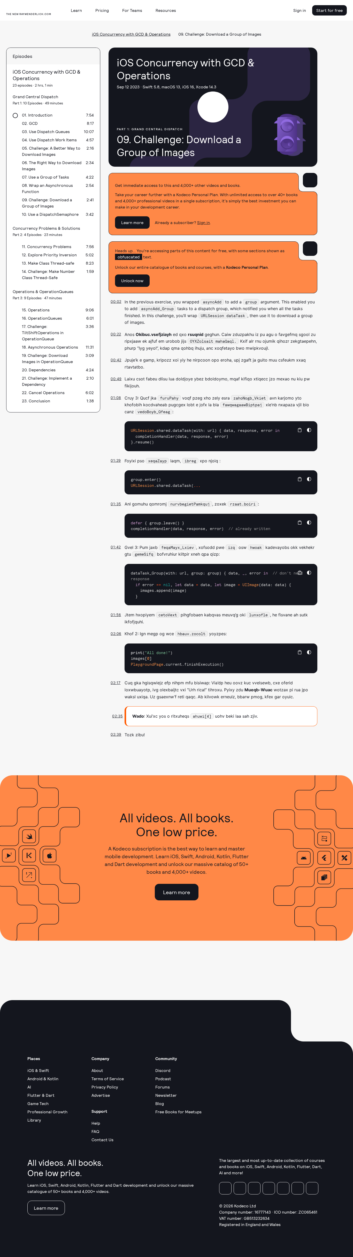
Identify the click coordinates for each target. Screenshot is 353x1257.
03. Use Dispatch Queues (46, 131)
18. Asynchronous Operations (50, 346)
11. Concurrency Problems (46, 246)
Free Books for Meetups (178, 1111)
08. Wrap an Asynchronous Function (47, 188)
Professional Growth (47, 1111)
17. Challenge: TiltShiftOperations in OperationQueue (43, 332)
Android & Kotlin (42, 1078)
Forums (162, 1086)
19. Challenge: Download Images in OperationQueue (47, 358)
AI (29, 1086)
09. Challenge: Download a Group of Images (47, 202)
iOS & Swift (38, 1070)
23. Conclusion (36, 400)
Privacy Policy (104, 1086)
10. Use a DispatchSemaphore (50, 214)
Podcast (163, 1078)
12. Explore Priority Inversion (49, 254)
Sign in (299, 10)
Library (34, 1119)
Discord (162, 1070)
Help (95, 1123)
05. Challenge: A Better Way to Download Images (51, 151)
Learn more (132, 222)
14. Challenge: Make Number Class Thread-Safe (48, 274)
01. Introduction (37, 114)
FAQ (95, 1131)
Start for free (329, 10)
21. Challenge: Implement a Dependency (47, 381)
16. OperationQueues (42, 318)
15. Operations (36, 309)
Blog (159, 1103)
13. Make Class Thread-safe (48, 262)
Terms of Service (107, 1078)
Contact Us (102, 1139)
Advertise (100, 1095)
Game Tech (38, 1103)
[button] (78, 10)
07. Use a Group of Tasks (45, 176)
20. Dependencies (39, 369)
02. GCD (30, 123)
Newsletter (166, 1095)
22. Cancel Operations (43, 392)
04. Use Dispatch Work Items (49, 139)
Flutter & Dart (41, 1095)
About (97, 1070)
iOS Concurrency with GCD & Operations (131, 34)
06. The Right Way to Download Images (51, 165)
